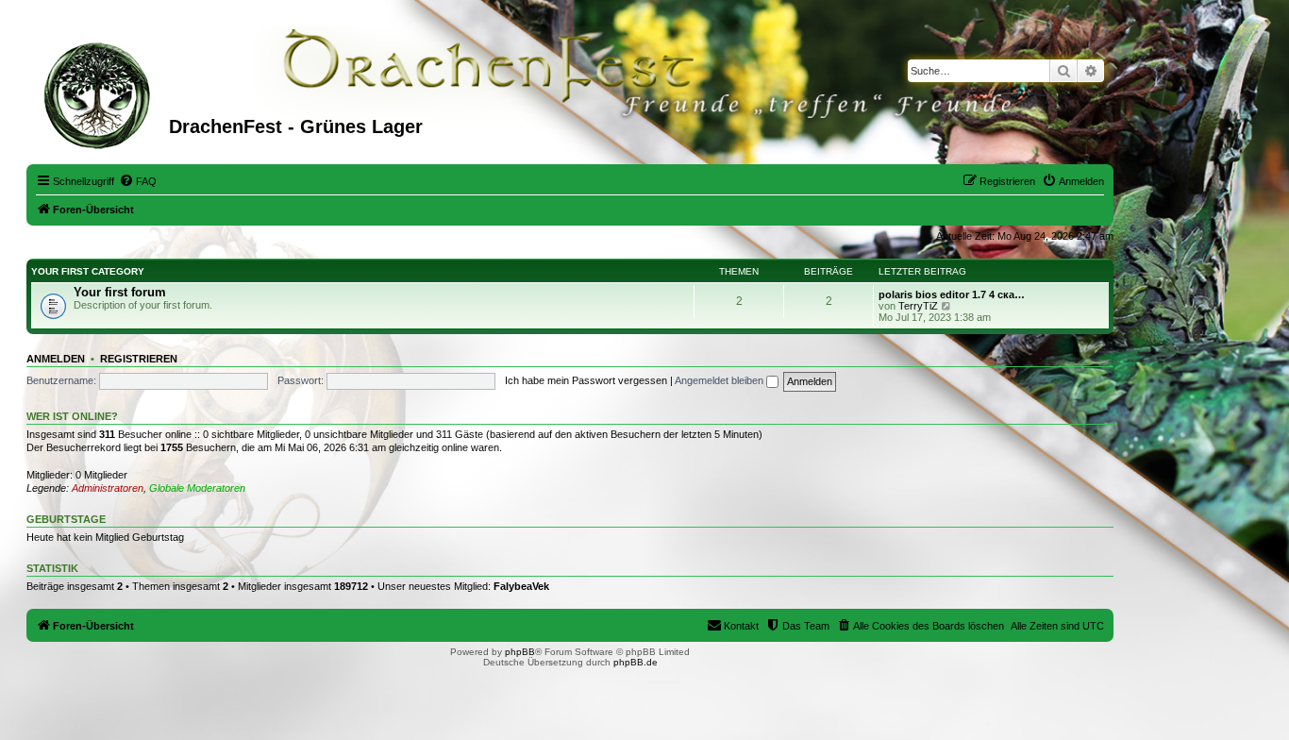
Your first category (87, 271)
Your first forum (120, 292)
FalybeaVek (521, 586)
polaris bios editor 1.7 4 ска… (952, 294)
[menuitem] (138, 181)
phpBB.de (635, 662)
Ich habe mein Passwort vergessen (586, 380)
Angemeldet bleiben (720, 380)
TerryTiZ (918, 305)
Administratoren (107, 488)
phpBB (520, 652)
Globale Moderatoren (197, 488)
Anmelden (55, 358)
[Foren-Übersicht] (100, 93)
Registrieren (138, 358)
